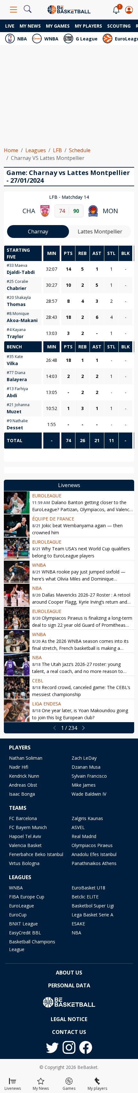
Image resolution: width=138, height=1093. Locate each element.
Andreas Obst (23, 785)
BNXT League (23, 924)
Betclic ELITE (85, 897)
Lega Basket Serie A (92, 915)
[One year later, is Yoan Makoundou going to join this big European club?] (17, 710)
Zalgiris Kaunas (87, 818)
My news (30, 26)
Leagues (35, 150)
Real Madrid (84, 836)
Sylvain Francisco (89, 776)
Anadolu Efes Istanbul (94, 854)
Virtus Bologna (24, 863)
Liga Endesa (46, 704)
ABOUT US (69, 972)
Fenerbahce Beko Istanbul (36, 854)
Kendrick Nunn (24, 776)
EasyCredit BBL (25, 933)
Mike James (84, 785)
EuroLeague (46, 496)
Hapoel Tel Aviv (25, 836)
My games (58, 26)
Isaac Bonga (22, 794)
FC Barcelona (23, 818)
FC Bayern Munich (28, 827)
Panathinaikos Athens (94, 863)
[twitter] (52, 1047)
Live (9, 26)
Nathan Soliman (25, 758)
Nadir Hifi (18, 767)
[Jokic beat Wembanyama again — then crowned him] (17, 525)
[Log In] (129, 9)
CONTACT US (69, 1032)
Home (11, 150)
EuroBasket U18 (88, 888)
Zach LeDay (84, 758)
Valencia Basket (25, 845)
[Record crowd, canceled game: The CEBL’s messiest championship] (17, 687)
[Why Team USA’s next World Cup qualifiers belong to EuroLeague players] (17, 549)
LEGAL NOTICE (69, 1019)
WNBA (51, 39)
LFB (57, 150)
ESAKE (78, 924)
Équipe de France (53, 519)
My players (88, 26)
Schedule (80, 150)
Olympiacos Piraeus (92, 845)
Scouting (119, 26)
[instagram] (69, 1047)
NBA (22, 39)
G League (87, 39)
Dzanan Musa (86, 767)
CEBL (37, 681)
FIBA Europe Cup (26, 897)
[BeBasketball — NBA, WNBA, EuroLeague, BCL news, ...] (69, 9)
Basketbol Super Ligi (93, 906)
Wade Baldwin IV (89, 794)
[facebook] (85, 1047)
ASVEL (78, 827)
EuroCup (18, 915)
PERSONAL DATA (69, 985)
